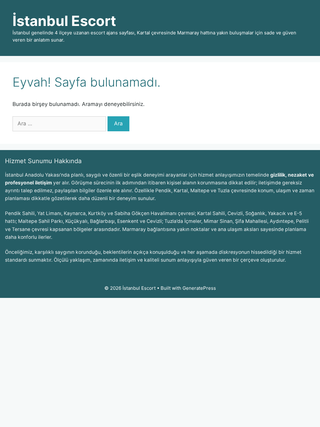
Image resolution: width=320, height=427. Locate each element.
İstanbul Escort (64, 20)
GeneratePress (199, 288)
